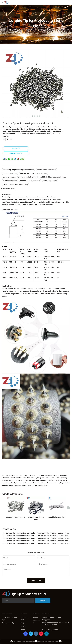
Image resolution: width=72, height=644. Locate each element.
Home (35, 617)
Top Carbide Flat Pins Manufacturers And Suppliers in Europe (19, 538)
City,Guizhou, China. (49, 624)
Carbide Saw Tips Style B (15, 517)
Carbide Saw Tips (8, 623)
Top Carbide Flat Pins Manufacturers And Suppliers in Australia (19, 536)
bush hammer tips (10, 181)
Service (23, 626)
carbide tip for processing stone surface (18, 170)
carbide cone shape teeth (30, 181)
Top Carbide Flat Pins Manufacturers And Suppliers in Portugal (53, 543)
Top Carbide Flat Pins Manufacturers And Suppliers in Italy (53, 541)
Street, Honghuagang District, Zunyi (55, 622)
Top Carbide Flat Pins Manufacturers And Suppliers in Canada (19, 533)
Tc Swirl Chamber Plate (56, 517)
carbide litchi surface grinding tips (53, 177)
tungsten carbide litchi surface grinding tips (19, 177)
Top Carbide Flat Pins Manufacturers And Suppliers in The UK (53, 536)
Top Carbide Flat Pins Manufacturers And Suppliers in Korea (53, 538)
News (23, 629)
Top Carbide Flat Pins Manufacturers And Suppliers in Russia (53, 533)
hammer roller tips (10, 173)
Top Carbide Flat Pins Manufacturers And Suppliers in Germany (19, 543)
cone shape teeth (50, 181)
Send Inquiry (36, 580)
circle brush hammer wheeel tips (15, 184)
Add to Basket (15, 153)
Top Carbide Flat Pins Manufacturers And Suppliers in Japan (19, 541)
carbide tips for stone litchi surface (33, 173)
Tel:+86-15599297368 (50, 630)
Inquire (14, 148)
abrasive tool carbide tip (46, 170)
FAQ (22, 623)
